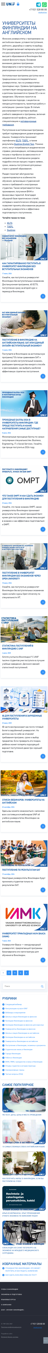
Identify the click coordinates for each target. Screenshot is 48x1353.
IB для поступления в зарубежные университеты (22, 717)
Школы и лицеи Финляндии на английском (22, 1033)
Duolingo (11, 230)
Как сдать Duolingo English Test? (21, 1275)
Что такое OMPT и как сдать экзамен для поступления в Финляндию (22, 497)
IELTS (18, 140)
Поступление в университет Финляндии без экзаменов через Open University (21, 575)
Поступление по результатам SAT (21, 869)
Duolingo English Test (24, 144)
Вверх (46, 1341)
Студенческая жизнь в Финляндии (18, 1049)
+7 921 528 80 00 (38, 9)
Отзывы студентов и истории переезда (20, 1066)
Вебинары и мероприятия (15, 1012)
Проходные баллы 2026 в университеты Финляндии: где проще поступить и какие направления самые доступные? (21, 424)
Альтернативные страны (14, 1070)
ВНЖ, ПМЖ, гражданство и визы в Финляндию (23, 1062)
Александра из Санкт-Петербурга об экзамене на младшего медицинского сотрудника (20, 1250)
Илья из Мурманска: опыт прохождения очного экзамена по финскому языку (21, 1214)
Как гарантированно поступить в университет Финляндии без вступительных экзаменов (21, 266)
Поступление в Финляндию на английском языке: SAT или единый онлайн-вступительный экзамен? (23, 342)
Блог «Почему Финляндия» (12, 1310)
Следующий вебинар (13, 1004)
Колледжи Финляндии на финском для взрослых (24, 1025)
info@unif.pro (42, 12)
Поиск (42, 986)
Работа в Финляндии (13, 1058)
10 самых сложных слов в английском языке (23, 1147)
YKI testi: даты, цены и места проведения (21, 1115)
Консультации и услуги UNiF (16, 1008)
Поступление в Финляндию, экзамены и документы (25, 1045)
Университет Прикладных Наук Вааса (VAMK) (23, 935)
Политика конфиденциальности (11, 1327)
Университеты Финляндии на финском (20, 1029)
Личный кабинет (18, 4)
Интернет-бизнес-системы (9, 1337)
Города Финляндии (13, 1053)
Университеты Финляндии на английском (21, 1041)
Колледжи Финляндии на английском (20, 1037)
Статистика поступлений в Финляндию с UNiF (17, 647)
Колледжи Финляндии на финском (19, 1021)
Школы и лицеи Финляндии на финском (21, 1017)
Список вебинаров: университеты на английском (23, 801)
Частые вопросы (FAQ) (14, 1074)
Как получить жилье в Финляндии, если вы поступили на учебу (23, 1179)
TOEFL (25, 140)
